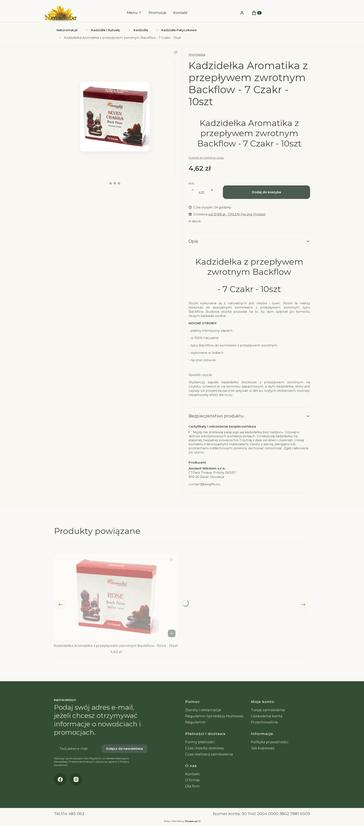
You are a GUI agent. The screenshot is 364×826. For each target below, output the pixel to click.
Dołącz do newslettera (124, 749)
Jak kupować (263, 748)
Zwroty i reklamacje (203, 710)
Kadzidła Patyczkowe (179, 30)
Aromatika (197, 54)
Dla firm (192, 786)
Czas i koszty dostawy (204, 748)
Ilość (191, 183)
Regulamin (195, 722)
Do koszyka (171, 633)
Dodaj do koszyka (266, 192)
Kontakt (192, 774)
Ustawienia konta (266, 716)
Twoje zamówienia (268, 710)
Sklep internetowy (181, 821)
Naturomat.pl (67, 30)
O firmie (192, 780)
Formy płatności (200, 742)
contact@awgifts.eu (204, 484)
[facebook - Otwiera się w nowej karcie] (60, 779)
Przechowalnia (264, 722)
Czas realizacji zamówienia (209, 754)
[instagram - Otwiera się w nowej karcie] (76, 779)
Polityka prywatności (269, 742)
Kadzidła (141, 30)
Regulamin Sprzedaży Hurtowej (214, 716)
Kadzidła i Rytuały (105, 30)
